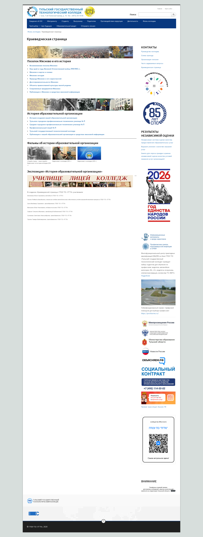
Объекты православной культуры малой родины (50, 85)
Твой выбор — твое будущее (40, 26)
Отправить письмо (88, 26)
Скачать (173, 491)
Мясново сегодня (37, 75)
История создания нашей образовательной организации (53, 118)
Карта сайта (168, 9)
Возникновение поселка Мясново (43, 66)
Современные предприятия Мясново (45, 89)
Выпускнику (78, 21)
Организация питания (150, 59)
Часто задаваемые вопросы (152, 63)
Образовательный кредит (66, 26)
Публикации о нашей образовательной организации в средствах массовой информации (67, 134)
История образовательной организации (54, 113)
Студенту (65, 21)
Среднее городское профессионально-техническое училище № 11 (57, 124)
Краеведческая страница (151, 67)
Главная (159, 9)
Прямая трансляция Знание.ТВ (153, 407)
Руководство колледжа (150, 51)
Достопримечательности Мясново (44, 82)
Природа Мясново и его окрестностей (45, 79)
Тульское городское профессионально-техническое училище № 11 (57, 121)
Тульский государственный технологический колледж (52, 131)
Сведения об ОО (35, 21)
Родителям (91, 21)
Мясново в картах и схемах (41, 72)
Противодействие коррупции (112, 21)
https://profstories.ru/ (150, 313)
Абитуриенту (52, 21)
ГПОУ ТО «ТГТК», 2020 (38, 527)
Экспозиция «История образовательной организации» (64, 171)
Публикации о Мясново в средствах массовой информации (55, 92)
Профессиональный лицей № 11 (43, 128)
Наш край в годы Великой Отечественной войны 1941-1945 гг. (55, 69)
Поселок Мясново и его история (49, 61)
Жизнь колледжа (149, 21)
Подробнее (145, 276)
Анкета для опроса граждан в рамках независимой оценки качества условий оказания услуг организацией (156, 156)
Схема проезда (147, 55)
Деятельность (132, 21)
